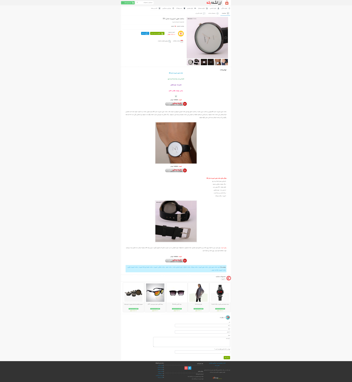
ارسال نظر (227, 357)
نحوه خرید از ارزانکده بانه (197, 379)
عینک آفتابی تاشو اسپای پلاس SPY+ (155, 304)
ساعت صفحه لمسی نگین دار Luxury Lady (220, 304)
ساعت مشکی (161, 267)
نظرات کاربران (199, 13)
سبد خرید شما (128, 2)
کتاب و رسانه (154, 8)
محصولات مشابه (211, 13)
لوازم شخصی (213, 8)
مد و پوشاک (179, 8)
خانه (224, 363)
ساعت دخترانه (186, 267)
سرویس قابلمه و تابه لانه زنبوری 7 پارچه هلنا (133, 304)
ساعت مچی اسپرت (203, 267)
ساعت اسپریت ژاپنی (133, 267)
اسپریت (155, 267)
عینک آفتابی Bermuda (176, 304)
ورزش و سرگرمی (159, 375)
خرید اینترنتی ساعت (177, 267)
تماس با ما (217, 365)
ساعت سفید (169, 267)
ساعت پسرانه (194, 267)
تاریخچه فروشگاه (199, 374)
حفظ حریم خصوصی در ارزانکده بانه (195, 376)
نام (229, 322)
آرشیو (223, 279)
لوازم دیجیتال (201, 8)
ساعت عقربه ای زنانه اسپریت (146, 267)
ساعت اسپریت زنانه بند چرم (219, 270)
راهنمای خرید (220, 363)
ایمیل (229, 328)
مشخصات (224, 13)
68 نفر (143, 33)
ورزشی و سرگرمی (166, 8)
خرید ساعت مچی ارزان (214, 267)
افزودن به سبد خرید (155, 33)
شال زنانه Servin (198, 304)
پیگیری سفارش (212, 363)
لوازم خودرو (190, 8)
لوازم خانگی (224, 8)
